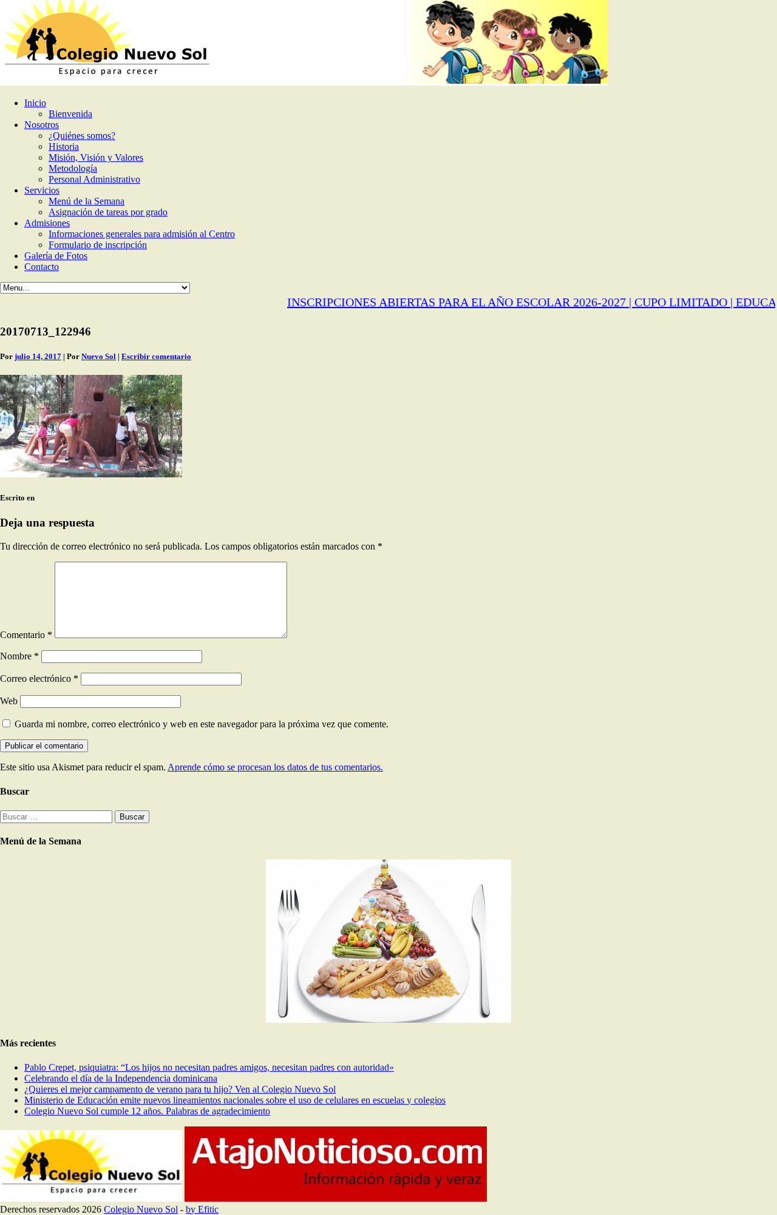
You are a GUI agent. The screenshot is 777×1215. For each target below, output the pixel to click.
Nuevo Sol (98, 356)
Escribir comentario (156, 356)
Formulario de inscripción (98, 245)
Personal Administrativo (94, 179)
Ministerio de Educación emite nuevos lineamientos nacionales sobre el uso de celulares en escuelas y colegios (235, 1100)
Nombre (19, 656)
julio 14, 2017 (38, 356)
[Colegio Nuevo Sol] (304, 82)
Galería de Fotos (55, 256)
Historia (64, 146)
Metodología (73, 168)
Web (9, 701)
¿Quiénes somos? (82, 135)
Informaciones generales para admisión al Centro (142, 234)
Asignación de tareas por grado (108, 212)
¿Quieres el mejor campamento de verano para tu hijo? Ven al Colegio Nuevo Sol (180, 1089)
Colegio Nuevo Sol (141, 1209)
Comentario (26, 635)
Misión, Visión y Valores (96, 157)
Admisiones (47, 223)
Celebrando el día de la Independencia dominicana (120, 1078)
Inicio (35, 103)
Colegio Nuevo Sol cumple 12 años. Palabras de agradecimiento (147, 1111)
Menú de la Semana (86, 201)
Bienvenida (70, 114)
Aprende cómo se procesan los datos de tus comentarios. (275, 767)
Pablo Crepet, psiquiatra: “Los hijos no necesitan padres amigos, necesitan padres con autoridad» (209, 1067)
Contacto (41, 266)
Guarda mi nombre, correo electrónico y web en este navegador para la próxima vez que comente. (201, 724)
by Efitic (202, 1209)
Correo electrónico (39, 678)
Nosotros (41, 124)
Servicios (41, 190)
